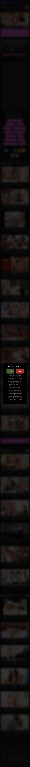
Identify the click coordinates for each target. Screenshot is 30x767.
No (20, 371)
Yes (10, 371)
